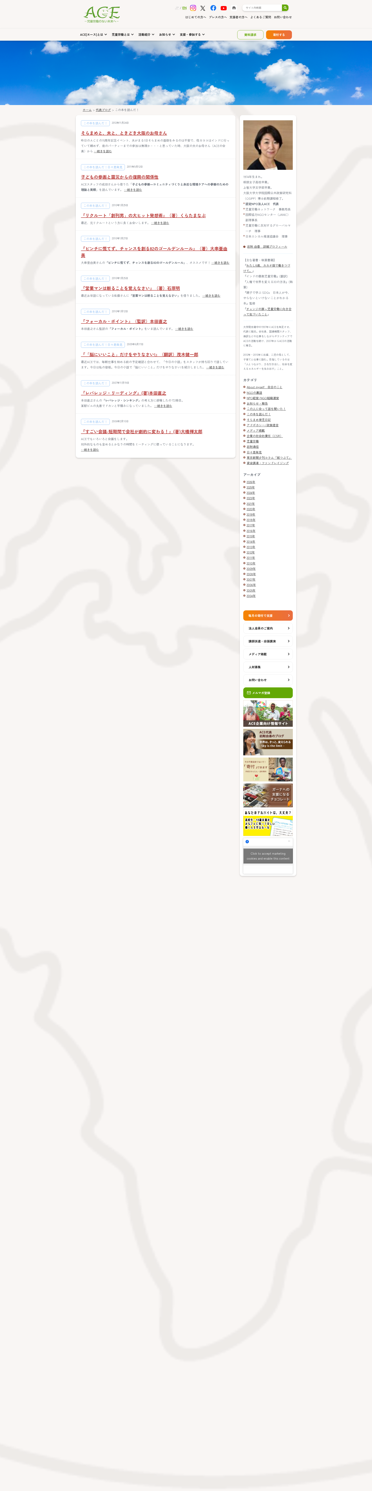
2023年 (251, 498)
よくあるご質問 (260, 17)
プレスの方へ (218, 17)
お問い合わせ (283, 17)
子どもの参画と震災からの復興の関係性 (119, 177)
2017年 (251, 525)
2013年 (251, 547)
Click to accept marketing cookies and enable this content (268, 855)
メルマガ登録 (261, 693)
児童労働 (253, 441)
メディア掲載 (256, 430)
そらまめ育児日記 (259, 420)
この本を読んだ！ (259, 414)
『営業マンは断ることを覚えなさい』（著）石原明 (130, 288)
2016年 (251, 531)
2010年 (251, 563)
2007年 (251, 579)
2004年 (251, 596)
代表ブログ (103, 110)
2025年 (251, 487)
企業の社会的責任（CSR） (265, 436)
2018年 (251, 520)
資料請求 (250, 34)
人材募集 (255, 667)
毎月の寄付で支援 (260, 615)
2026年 (251, 482)
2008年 (251, 574)
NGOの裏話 (254, 392)
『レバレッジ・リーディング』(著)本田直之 (123, 393)
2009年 (251, 568)
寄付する (279, 34)
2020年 (251, 509)
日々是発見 (254, 452)
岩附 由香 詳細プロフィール (267, 246)
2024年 (251, 492)
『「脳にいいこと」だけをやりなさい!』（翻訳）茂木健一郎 (139, 354)
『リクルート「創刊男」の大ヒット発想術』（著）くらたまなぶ (143, 215)
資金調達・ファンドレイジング (268, 463)
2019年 (251, 514)
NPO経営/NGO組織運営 (263, 398)
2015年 (251, 536)
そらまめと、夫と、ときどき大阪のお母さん (124, 133)
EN (184, 7)
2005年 (251, 590)
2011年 (251, 557)
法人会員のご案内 (261, 628)
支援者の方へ (238, 17)
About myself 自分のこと (264, 387)
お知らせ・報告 (257, 403)
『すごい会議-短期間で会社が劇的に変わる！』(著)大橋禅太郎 (141, 431)
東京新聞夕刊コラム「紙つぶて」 (269, 457)
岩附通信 (253, 446)
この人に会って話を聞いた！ (266, 409)
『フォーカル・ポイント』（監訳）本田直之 (124, 321)
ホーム (87, 110)
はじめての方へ (195, 17)
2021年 (251, 503)
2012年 (251, 552)
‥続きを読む (103, 151)
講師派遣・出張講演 (262, 641)
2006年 (251, 585)
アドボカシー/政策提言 (263, 425)
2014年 (251, 541)
